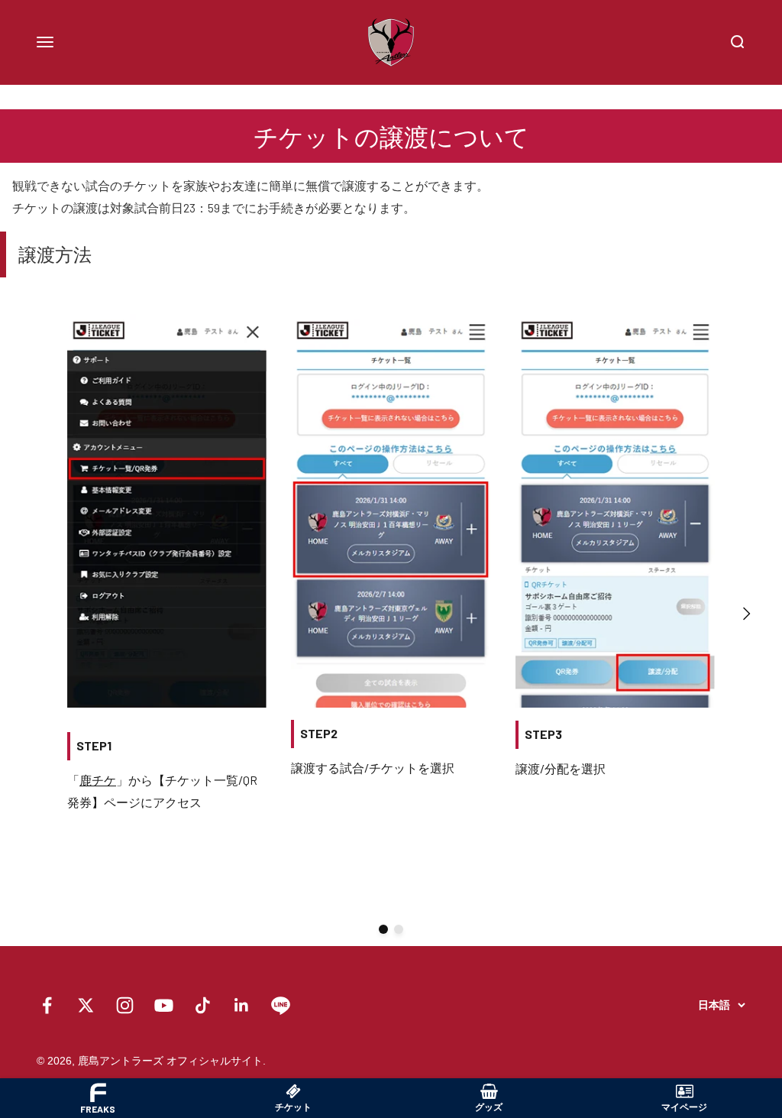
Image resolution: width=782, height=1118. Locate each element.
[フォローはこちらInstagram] (125, 1005)
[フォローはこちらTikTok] (202, 1005)
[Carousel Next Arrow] (746, 613)
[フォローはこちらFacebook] (47, 1005)
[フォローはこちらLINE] (280, 1005)
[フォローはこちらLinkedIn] (241, 1005)
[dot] (383, 929)
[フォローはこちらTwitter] (86, 1005)
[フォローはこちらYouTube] (163, 1005)
